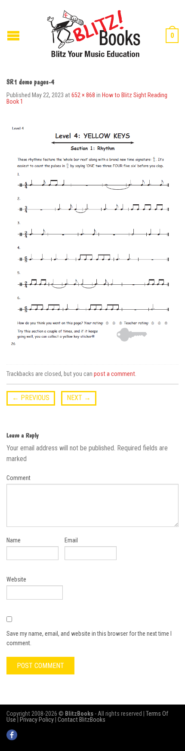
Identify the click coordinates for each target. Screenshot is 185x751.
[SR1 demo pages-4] (92, 236)
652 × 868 (83, 95)
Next (79, 398)
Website (16, 579)
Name (13, 540)
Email (71, 540)
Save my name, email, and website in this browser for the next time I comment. (89, 638)
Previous (30, 398)
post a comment (114, 374)
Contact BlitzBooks (81, 719)
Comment (18, 477)
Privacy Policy (37, 719)
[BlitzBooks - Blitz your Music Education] (93, 32)
